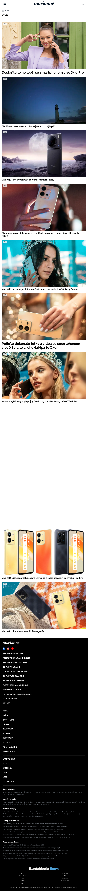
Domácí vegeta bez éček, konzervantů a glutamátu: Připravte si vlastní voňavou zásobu (28, 858)
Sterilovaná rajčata (8, 814)
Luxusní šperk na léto (43, 804)
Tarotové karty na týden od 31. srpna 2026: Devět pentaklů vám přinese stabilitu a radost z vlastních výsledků (35, 826)
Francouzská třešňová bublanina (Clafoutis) (43, 812)
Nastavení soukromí (12, 690)
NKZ (23, 878)
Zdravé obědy (20, 794)
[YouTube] (12, 648)
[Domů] (44, 3)
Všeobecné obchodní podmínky (17, 694)
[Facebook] (4, 648)
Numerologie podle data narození (63, 792)
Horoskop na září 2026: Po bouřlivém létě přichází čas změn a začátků (23, 845)
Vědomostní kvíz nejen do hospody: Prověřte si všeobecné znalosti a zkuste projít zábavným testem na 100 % (35, 853)
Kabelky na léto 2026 (17, 804)
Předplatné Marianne (13, 654)
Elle (5, 764)
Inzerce (6, 703)
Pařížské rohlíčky (42, 814)
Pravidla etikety (7, 792)
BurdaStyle (65, 878)
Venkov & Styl (9, 751)
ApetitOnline (9, 759)
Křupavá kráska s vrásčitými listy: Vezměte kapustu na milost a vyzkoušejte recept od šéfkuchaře (31, 832)
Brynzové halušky (8, 816)
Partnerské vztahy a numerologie (44, 802)
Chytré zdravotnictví (71, 802)
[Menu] (5, 3)
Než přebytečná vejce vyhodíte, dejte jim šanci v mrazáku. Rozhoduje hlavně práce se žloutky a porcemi (33, 856)
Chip (5, 773)
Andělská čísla (39, 792)
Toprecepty (8, 782)
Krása (5, 715)
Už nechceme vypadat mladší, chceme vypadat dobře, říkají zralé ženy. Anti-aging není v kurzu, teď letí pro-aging (36, 837)
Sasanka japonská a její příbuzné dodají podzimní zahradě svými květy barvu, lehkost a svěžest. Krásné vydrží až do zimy (38, 834)
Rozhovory (8, 729)
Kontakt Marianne (11, 667)
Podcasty (7, 742)
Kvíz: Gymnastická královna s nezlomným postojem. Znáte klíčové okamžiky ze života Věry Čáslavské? (33, 829)
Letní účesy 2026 (31, 804)
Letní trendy (10, 794)
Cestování (48, 792)
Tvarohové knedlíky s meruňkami (25, 814)
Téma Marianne (10, 747)
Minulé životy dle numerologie (24, 802)
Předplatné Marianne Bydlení (17, 658)
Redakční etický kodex (13, 681)
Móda (5, 711)
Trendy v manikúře (8, 802)
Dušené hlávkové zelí (9, 812)
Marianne (65, 873)
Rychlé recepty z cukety (36, 816)
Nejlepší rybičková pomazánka (58, 814)
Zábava (6, 724)
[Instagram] (8, 648)
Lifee (5, 777)
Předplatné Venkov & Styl (15, 663)
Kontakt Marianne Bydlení (15, 672)
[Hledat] (83, 3)
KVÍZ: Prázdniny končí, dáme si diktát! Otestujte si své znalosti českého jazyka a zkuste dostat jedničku (33, 824)
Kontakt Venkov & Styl (13, 676)
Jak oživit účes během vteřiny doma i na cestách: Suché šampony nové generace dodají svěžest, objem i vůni (35, 850)
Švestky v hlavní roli (22, 812)
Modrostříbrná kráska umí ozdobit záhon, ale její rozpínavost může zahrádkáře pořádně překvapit (31, 848)
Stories (6, 733)
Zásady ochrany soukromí (15, 685)
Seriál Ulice (59, 802)
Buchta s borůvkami (21, 816)
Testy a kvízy (29, 792)
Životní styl (8, 720)
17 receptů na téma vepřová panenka (68, 812)
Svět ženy (7, 768)
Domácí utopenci (74, 814)
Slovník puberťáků (18, 792)
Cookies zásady (10, 699)
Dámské (65, 876)
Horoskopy (8, 738)
